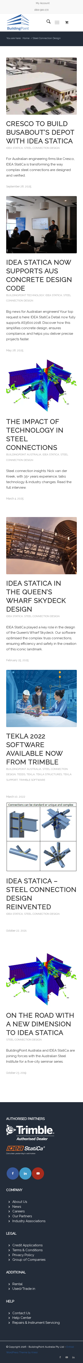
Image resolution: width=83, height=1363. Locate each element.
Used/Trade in (23, 1289)
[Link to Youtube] (38, 1173)
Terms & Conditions (27, 1250)
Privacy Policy (23, 1255)
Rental (17, 1284)
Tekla (31, 774)
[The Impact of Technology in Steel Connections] (41, 384)
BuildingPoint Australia (23, 454)
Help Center (21, 1318)
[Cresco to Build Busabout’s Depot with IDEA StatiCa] (41, 86)
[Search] (46, 22)
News (16, 1207)
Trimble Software (32, 779)
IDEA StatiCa (14, 147)
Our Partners (22, 1216)
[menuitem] (43, 3)
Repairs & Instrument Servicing (36, 1323)
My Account (43, 3)
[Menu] (57, 22)
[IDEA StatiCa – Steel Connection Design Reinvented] (41, 837)
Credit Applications (27, 1245)
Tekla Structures (49, 774)
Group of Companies (28, 1260)
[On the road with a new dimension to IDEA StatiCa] (41, 977)
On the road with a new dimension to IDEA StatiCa (40, 1024)
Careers (18, 1211)
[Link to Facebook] (13, 1173)
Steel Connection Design (42, 147)
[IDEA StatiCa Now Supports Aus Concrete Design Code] (41, 224)
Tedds (21, 774)
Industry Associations (28, 1221)
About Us (19, 1202)
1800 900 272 (41, 9)
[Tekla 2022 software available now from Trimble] (41, 698)
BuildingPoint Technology (25, 295)
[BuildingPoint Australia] (34, 22)
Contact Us (21, 1313)
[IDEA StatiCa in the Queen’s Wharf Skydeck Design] (41, 545)
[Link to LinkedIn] (25, 1173)
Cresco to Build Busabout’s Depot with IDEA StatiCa (40, 132)
